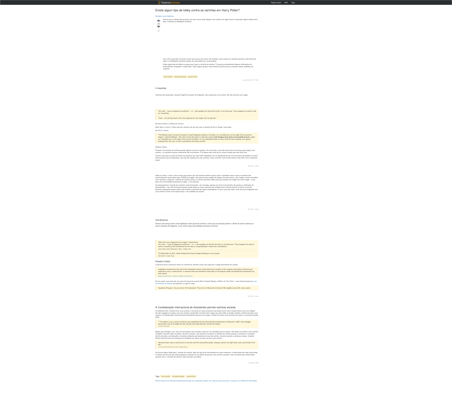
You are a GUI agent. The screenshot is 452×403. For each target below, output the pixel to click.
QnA (286, 2)
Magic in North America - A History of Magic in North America (175, 276)
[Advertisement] (210, 40)
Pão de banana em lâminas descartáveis (170, 380)
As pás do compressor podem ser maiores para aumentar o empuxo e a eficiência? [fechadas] (221, 380)
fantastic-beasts (180, 76)
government (192, 76)
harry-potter (168, 76)
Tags (293, 2)
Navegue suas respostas (164, 16)
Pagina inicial (276, 2)
